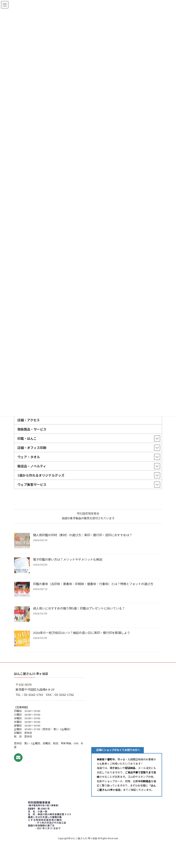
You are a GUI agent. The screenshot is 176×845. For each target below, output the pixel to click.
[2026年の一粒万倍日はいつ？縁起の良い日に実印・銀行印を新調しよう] (22, 638)
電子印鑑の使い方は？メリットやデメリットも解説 (67, 559)
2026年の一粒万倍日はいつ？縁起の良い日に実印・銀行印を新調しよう (81, 633)
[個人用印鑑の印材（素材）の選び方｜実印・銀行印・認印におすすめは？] (22, 541)
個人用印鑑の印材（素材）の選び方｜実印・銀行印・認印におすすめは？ (82, 535)
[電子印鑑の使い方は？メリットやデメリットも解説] (22, 565)
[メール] (18, 757)
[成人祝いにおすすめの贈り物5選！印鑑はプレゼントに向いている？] (22, 614)
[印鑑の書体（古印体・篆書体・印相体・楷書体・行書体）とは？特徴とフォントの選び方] (22, 590)
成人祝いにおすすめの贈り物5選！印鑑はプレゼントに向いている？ (79, 608)
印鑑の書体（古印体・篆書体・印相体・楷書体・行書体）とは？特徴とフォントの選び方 (93, 584)
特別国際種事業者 (88, 513)
